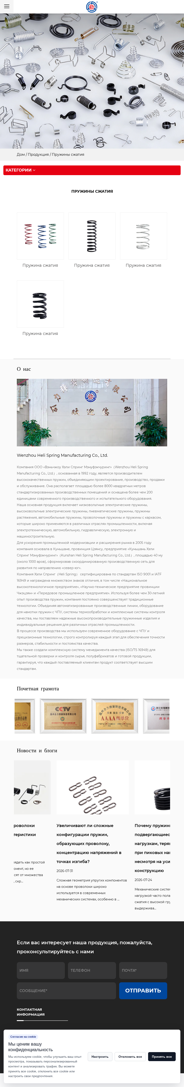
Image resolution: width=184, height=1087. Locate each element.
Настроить (100, 1056)
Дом (21, 154)
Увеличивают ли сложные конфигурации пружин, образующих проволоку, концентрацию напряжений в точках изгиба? (49, 843)
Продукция (38, 154)
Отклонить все (130, 1056)
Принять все (162, 1056)
